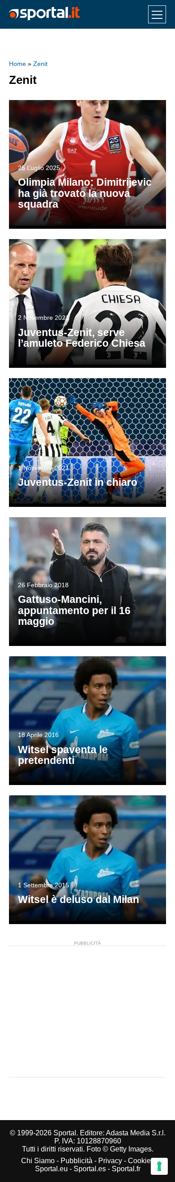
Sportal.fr (126, 1169)
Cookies (141, 1161)
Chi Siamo (38, 1161)
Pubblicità (76, 1161)
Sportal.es (90, 1169)
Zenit (40, 63)
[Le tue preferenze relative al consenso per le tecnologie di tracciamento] (159, 1166)
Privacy (110, 1161)
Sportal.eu (51, 1169)
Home (17, 63)
